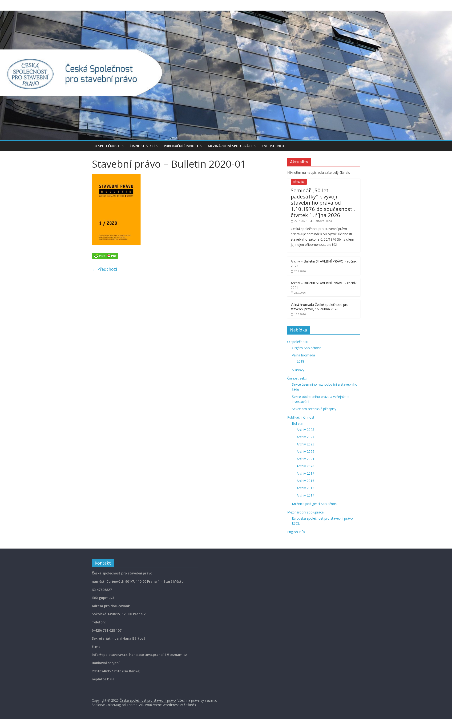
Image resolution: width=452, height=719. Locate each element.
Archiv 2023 (305, 444)
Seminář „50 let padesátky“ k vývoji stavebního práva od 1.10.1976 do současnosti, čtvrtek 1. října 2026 (323, 203)
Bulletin (297, 423)
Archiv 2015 (305, 488)
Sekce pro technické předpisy (314, 409)
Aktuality (298, 182)
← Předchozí (104, 269)
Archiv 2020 (305, 466)
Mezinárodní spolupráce (230, 146)
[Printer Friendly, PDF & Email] (105, 255)
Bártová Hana (323, 221)
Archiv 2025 (305, 429)
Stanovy (298, 370)
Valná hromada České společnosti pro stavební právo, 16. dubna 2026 (319, 306)
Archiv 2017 (305, 473)
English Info (273, 146)
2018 (300, 361)
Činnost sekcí (142, 146)
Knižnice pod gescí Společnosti (315, 503)
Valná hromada (303, 355)
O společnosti (108, 146)
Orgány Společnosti (307, 348)
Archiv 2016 (305, 480)
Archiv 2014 (305, 495)
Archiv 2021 (305, 458)
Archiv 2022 (305, 451)
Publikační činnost (181, 146)
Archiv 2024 (305, 437)
